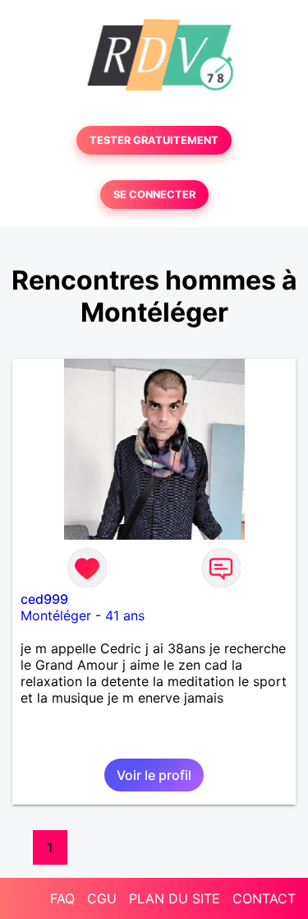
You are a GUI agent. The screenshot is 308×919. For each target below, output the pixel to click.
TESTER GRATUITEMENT (154, 140)
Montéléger (56, 615)
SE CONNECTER (154, 194)
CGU (102, 898)
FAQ (62, 898)
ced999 (44, 599)
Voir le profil (154, 775)
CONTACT (264, 898)
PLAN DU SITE (174, 898)
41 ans (125, 615)
